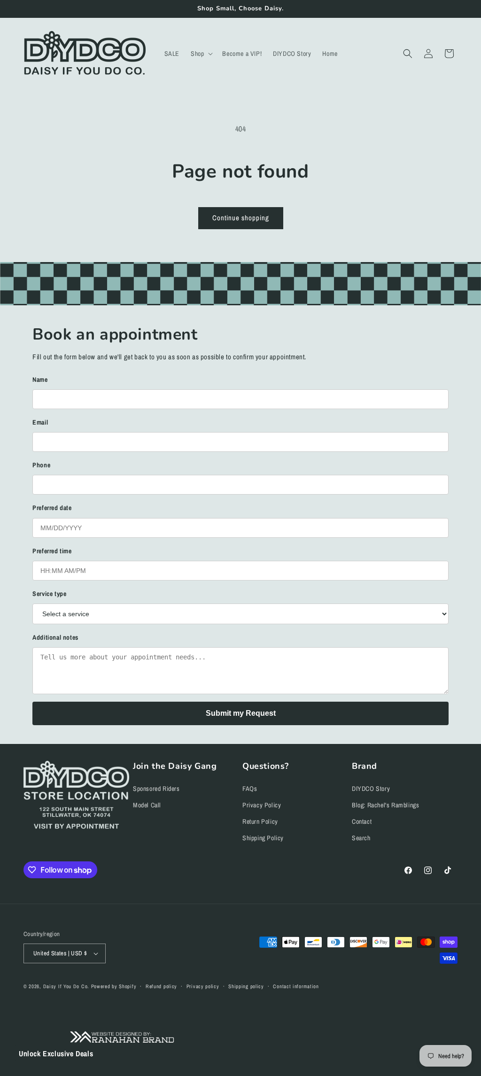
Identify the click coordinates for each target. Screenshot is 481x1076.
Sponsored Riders (156, 788)
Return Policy (260, 821)
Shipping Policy (263, 838)
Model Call (147, 805)
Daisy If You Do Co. (66, 986)
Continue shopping (240, 218)
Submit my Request (241, 713)
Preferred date (51, 507)
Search (361, 838)
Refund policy (161, 986)
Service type (49, 593)
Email (40, 422)
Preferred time (51, 551)
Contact (362, 821)
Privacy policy (202, 986)
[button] (201, 53)
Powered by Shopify (114, 986)
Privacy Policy (261, 805)
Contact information (295, 986)
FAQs (249, 788)
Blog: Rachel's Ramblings (385, 805)
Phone (41, 465)
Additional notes (55, 637)
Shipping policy (246, 986)
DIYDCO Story (371, 788)
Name (39, 379)
